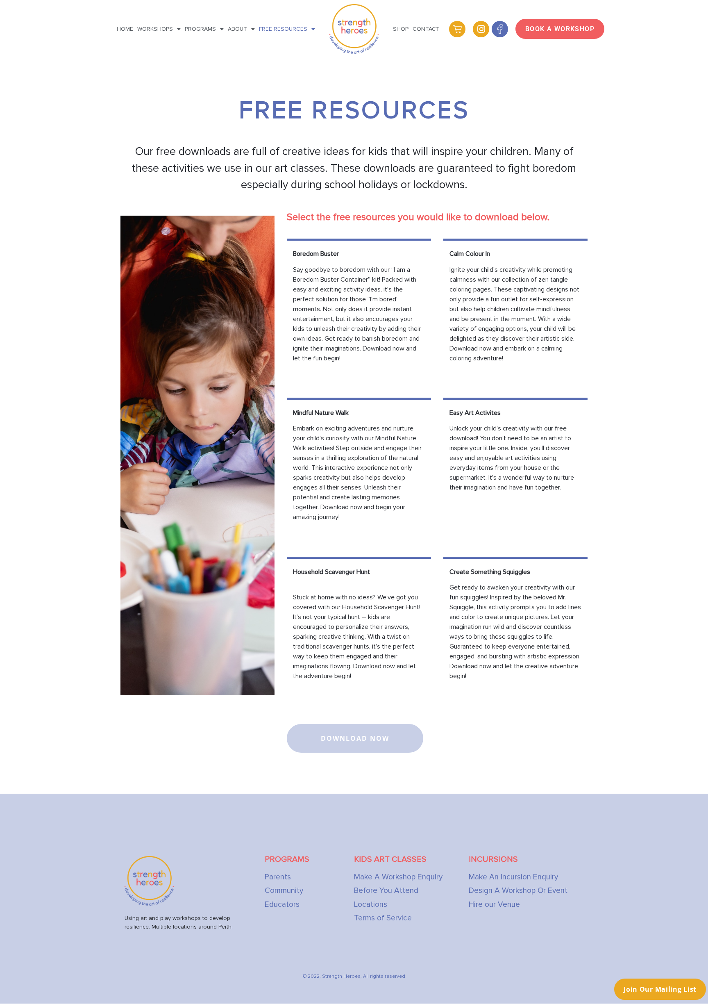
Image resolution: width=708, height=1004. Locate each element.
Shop (400, 28)
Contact (426, 28)
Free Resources (283, 28)
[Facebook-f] (500, 29)
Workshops (155, 28)
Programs (200, 28)
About (237, 28)
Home (125, 28)
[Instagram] (481, 29)
